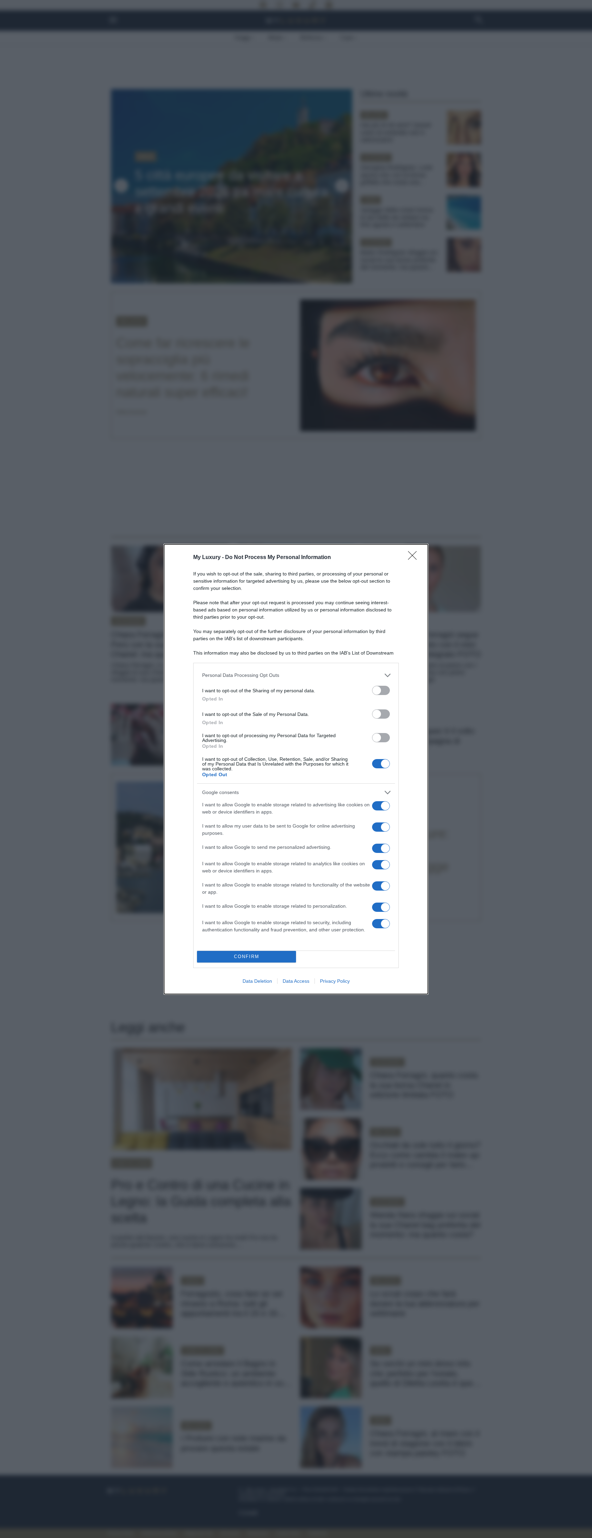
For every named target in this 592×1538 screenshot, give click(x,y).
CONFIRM (246, 956)
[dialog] (296, 769)
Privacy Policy (335, 981)
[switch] (381, 690)
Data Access (296, 981)
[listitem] (296, 675)
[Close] (414, 557)
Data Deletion (257, 981)
